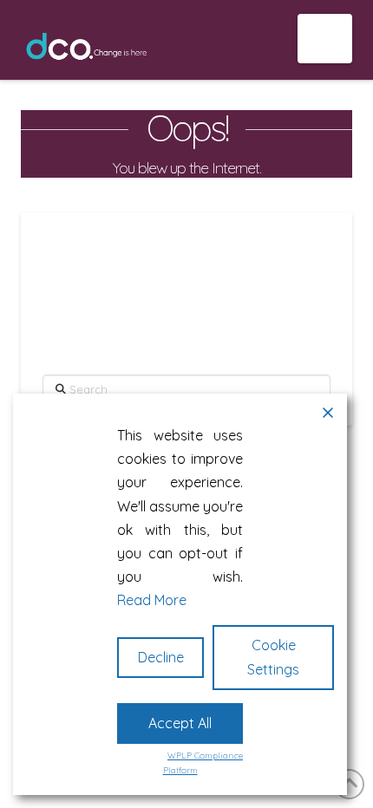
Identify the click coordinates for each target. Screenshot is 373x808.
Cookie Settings (273, 656)
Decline (161, 657)
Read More (151, 600)
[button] (325, 38)
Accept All (180, 723)
